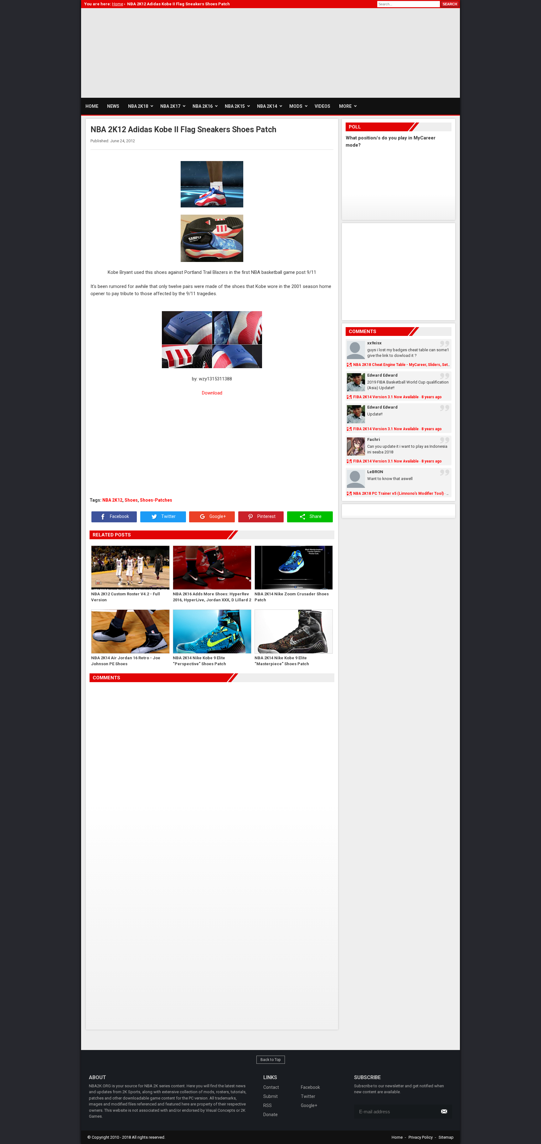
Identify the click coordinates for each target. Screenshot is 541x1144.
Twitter (168, 516)
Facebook (119, 516)
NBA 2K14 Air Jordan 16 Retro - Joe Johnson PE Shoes (125, 661)
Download (212, 393)
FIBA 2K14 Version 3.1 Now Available (386, 397)
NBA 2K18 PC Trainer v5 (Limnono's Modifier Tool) (398, 493)
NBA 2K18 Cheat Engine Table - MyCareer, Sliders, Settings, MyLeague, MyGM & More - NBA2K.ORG (441, 365)
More (345, 106)
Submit (270, 1096)
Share (315, 516)
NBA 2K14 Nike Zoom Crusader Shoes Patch (292, 597)
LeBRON (375, 471)
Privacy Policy (421, 1137)
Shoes (131, 500)
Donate (270, 1114)
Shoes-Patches (156, 500)
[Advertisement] (195, 52)
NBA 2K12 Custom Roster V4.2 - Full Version (125, 597)
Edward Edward (382, 375)
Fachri (373, 439)
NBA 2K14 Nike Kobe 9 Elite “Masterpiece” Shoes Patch (282, 661)
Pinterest (266, 516)
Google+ (217, 516)
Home (397, 1137)
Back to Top (270, 1060)
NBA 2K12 (112, 500)
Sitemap (446, 1137)
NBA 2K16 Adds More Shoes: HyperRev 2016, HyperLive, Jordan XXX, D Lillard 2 (212, 597)
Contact (271, 1087)
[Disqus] (212, 770)
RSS (267, 1105)
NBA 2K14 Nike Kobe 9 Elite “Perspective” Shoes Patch (199, 661)
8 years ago (431, 397)
